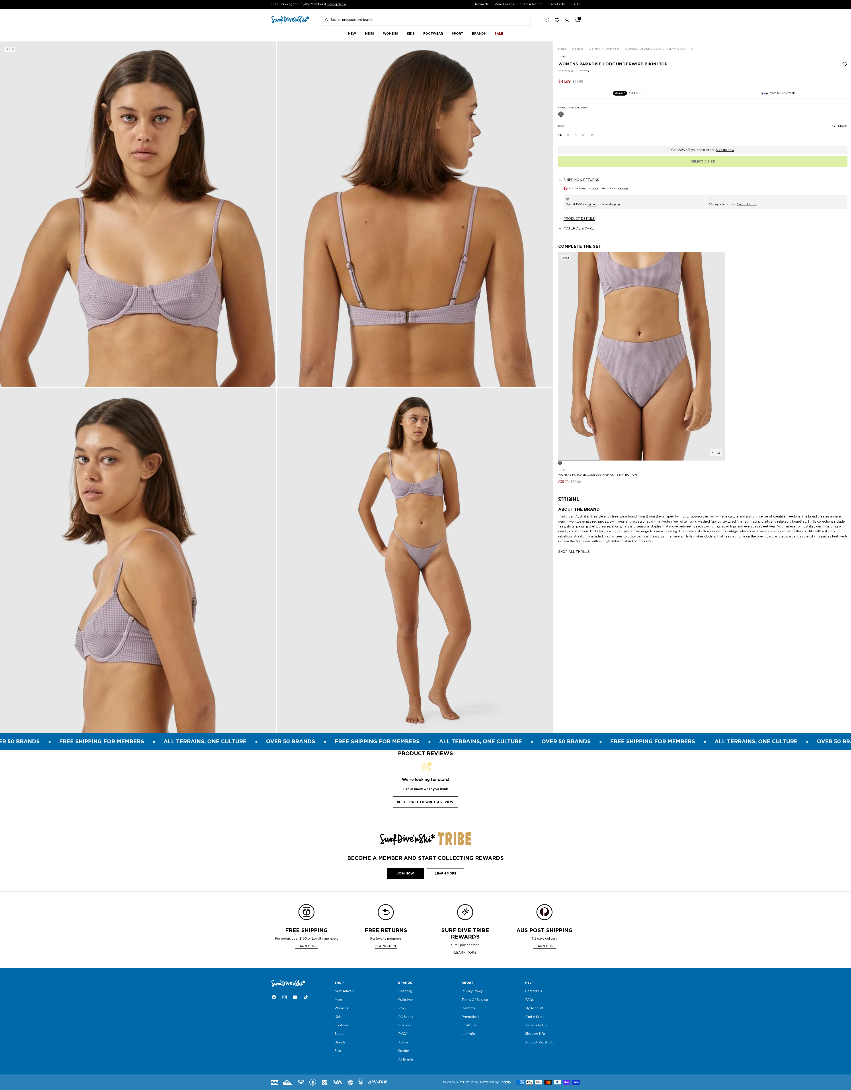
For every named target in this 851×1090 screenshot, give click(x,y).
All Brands (406, 1059)
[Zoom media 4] (415, 560)
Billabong (405, 991)
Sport (339, 1034)
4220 (594, 188)
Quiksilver (405, 1000)
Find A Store (535, 1017)
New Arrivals (344, 991)
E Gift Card (470, 1025)
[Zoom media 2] (415, 214)
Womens (341, 1008)
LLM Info (468, 1034)
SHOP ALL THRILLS (574, 551)
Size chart (839, 125)
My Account (534, 1008)
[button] (567, 20)
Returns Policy (536, 1025)
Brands (340, 1042)
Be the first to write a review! (425, 802)
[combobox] (426, 20)
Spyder (403, 1051)
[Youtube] (295, 997)
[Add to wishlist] (844, 64)
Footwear (342, 1025)
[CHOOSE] (716, 452)
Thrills (562, 56)
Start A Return (531, 4)
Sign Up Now (336, 4)
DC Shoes (405, 1017)
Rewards (481, 4)
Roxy (402, 1008)
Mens (339, 1000)
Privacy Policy (472, 991)
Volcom (404, 1025)
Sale (338, 1051)
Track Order (557, 4)
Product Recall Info (539, 1042)
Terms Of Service (475, 1000)
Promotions (470, 1017)
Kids (338, 1017)
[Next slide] (720, 356)
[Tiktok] (305, 997)
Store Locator (504, 4)
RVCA (403, 1034)
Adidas (403, 1042)
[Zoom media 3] (138, 560)
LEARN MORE (306, 946)
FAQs (575, 4)
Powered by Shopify (495, 1082)
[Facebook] (274, 997)
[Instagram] (284, 997)
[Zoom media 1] (138, 214)
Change (623, 188)
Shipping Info (535, 1034)
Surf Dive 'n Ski (467, 1082)
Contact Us (533, 991)
